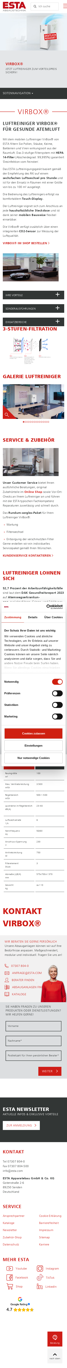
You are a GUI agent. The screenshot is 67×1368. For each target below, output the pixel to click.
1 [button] (24, 422)
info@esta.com (13, 1171)
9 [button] (42, 422)
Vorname (13, 1026)
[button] (33, 295)
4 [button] (30, 422)
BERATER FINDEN (23, 980)
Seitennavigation (17, 93)
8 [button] (39, 422)
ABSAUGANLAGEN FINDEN (29, 987)
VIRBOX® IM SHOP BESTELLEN (25, 243)
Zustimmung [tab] (12, 617)
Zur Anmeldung (19, 1125)
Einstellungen (33, 745)
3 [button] (28, 422)
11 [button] (46, 422)
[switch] (57, 693)
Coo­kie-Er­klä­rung (50, 1216)
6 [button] (35, 422)
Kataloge (9, 1223)
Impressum (46, 1230)
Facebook (21, 1277)
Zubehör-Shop (12, 1237)
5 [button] (33, 422)
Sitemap (44, 1237)
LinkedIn (51, 1286)
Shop (19, 1286)
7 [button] (37, 422)
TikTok (50, 1277)
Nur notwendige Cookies (33, 757)
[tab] (33, 295)
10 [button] (44, 422)
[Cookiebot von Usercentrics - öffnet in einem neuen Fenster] (47, 606)
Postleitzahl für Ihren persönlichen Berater (33, 1055)
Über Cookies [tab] (53, 617)
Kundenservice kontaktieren (27, 555)
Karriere (44, 1244)
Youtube (21, 1268)
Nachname (15, 1041)
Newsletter (10, 1230)
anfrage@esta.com (27, 973)
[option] (33, 50)
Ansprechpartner (14, 1216)
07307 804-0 (20, 966)
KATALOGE (19, 994)
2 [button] (26, 422)
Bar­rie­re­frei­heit (49, 1223)
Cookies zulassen (33, 733)
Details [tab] (32, 617)
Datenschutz (11, 1244)
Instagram (52, 1268)
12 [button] (48, 422)
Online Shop (33, 492)
